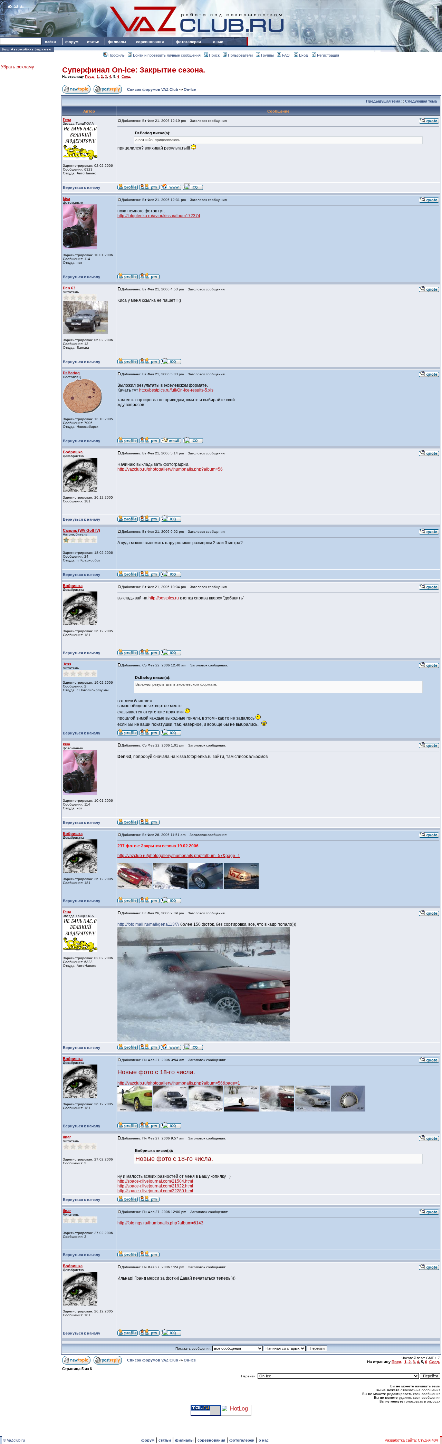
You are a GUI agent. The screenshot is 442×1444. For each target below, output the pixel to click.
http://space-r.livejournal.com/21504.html (155, 1181)
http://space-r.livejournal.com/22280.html (155, 1190)
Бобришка (73, 452)
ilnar (67, 1137)
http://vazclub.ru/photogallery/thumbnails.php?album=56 (170, 469)
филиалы (117, 42)
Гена (67, 119)
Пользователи (240, 55)
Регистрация (328, 55)
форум (71, 42)
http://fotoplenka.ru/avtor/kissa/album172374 (158, 215)
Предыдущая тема (383, 101)
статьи (93, 42)
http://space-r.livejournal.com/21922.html (155, 1186)
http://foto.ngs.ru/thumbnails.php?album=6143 (160, 1223)
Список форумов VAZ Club (152, 89)
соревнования (150, 42)
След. (126, 76)
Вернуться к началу (81, 187)
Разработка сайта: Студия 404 (411, 1440)
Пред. (90, 76)
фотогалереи (189, 42)
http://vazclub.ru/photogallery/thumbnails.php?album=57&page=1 (178, 855)
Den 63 (69, 288)
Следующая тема (421, 101)
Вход (303, 55)
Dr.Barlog (71, 373)
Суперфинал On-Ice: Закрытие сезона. (133, 70)
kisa (66, 198)
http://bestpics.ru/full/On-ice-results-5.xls (176, 390)
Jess (67, 664)
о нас (218, 42)
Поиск (214, 55)
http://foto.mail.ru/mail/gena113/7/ (148, 924)
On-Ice (190, 89)
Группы (267, 55)
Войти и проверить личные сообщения (167, 55)
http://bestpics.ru (163, 598)
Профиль (116, 55)
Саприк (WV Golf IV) (81, 530)
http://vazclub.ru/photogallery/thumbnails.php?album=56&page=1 (178, 1083)
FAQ (286, 55)
